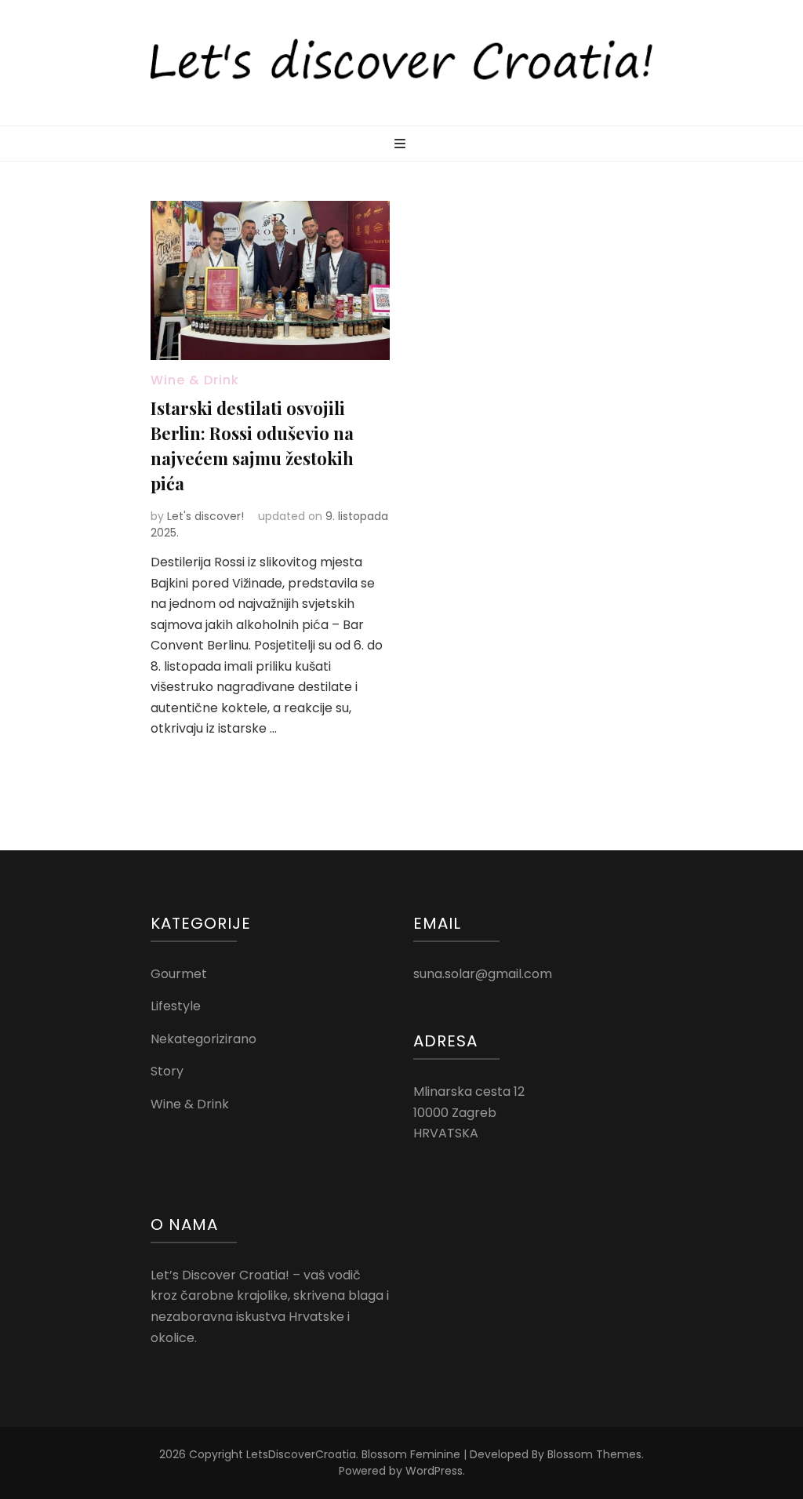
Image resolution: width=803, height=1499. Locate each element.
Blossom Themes (594, 1454)
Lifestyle (176, 1006)
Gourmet (179, 974)
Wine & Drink (195, 380)
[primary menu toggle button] (401, 144)
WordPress (434, 1471)
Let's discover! (205, 516)
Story (167, 1071)
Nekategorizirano (203, 1039)
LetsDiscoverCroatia (301, 1454)
